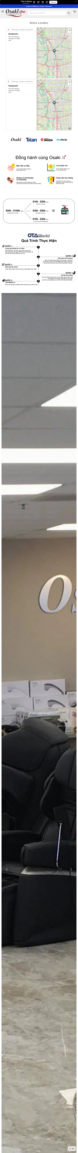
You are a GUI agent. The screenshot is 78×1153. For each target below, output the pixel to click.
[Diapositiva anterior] (7, 870)
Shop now (53, 2)
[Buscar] (69, 13)
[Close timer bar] (76, 1)
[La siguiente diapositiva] (71, 870)
